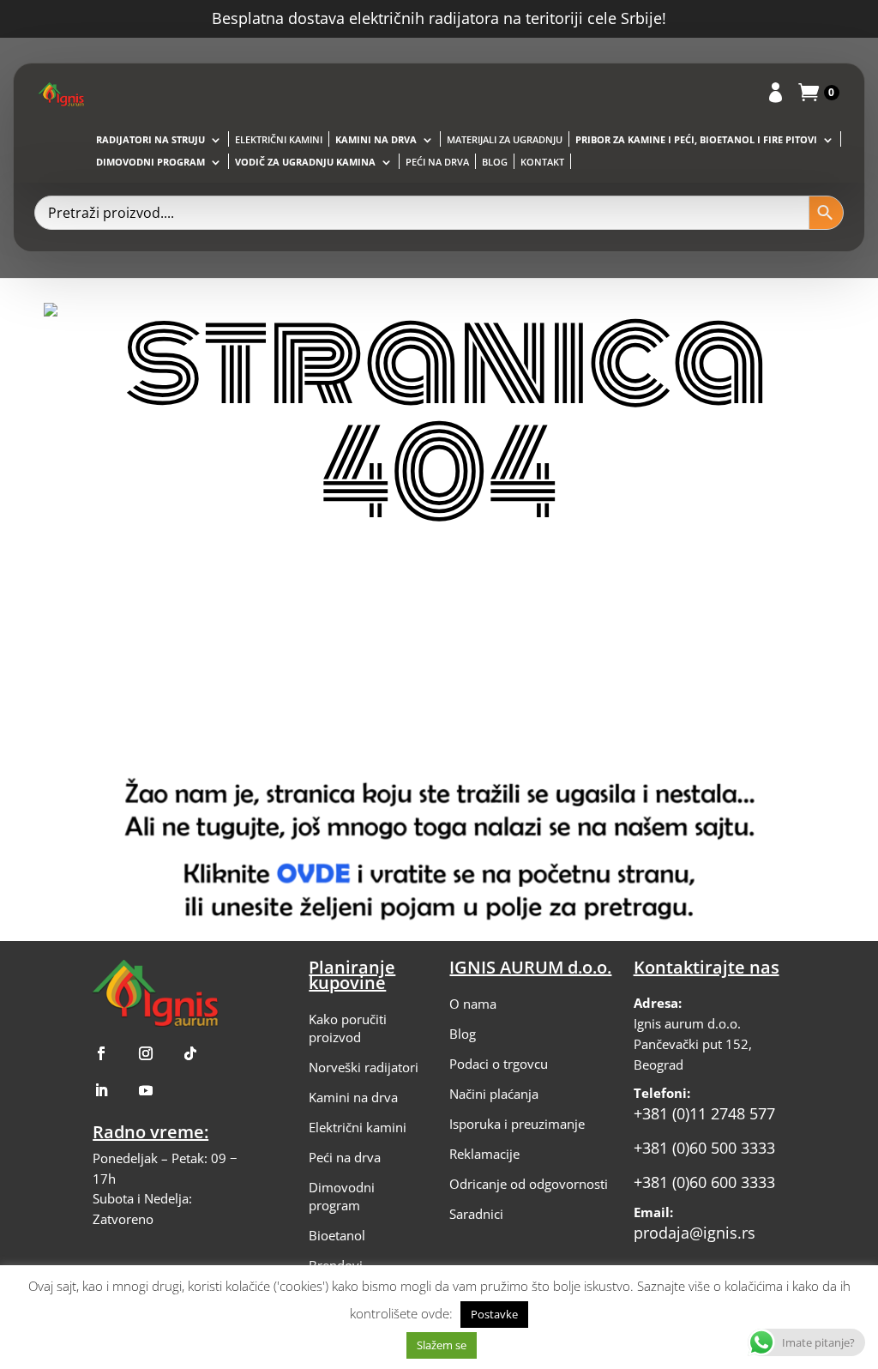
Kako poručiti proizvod (348, 1028)
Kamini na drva (376, 140)
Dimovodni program (150, 162)
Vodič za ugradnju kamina (305, 162)
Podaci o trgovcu (498, 1063)
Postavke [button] (494, 1314)
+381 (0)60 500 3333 (704, 1147)
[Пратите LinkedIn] (101, 1090)
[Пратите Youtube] (145, 1090)
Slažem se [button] (441, 1345)
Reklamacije (484, 1153)
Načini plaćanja (493, 1093)
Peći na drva (437, 162)
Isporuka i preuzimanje (517, 1123)
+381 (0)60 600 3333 (704, 1182)
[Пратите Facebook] (101, 1053)
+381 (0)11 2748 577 (704, 1113)
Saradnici (476, 1213)
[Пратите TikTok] (190, 1053)
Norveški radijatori (363, 1067)
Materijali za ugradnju (504, 140)
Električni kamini (278, 140)
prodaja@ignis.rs (694, 1232)
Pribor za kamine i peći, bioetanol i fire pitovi (696, 140)
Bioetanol (337, 1235)
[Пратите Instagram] (145, 1053)
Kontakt (542, 162)
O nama (472, 1003)
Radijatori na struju (150, 140)
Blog (495, 162)
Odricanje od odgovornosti (528, 1183)
